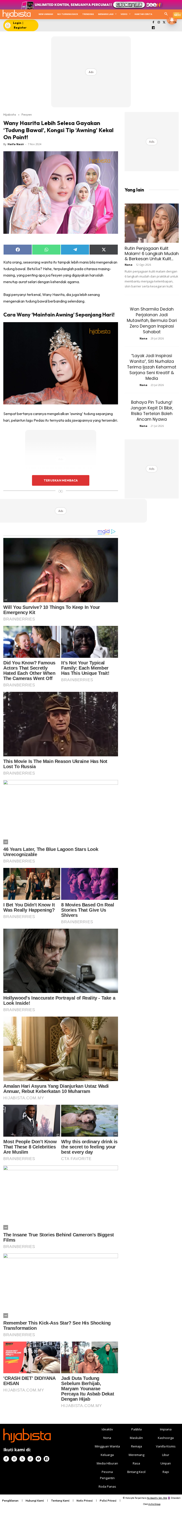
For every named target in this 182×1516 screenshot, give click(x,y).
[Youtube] (38, 1459)
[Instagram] (158, 22)
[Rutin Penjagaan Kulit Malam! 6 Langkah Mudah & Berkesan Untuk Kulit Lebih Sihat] (152, 223)
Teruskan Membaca (61, 480)
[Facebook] (153, 22)
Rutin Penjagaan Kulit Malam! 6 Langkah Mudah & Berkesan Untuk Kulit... (152, 253)
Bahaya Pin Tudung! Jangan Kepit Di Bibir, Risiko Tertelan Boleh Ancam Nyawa (152, 410)
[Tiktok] (30, 1459)
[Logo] (16, 13)
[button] (166, 14)
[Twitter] (164, 22)
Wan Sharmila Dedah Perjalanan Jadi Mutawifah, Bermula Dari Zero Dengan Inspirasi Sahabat (152, 320)
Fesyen (27, 114)
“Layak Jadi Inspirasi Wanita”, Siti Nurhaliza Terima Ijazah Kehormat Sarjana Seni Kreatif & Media (151, 367)
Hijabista (9, 114)
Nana (128, 264)
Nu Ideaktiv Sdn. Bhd (157, 1498)
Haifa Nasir (16, 144)
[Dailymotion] (153, 28)
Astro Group (154, 1504)
